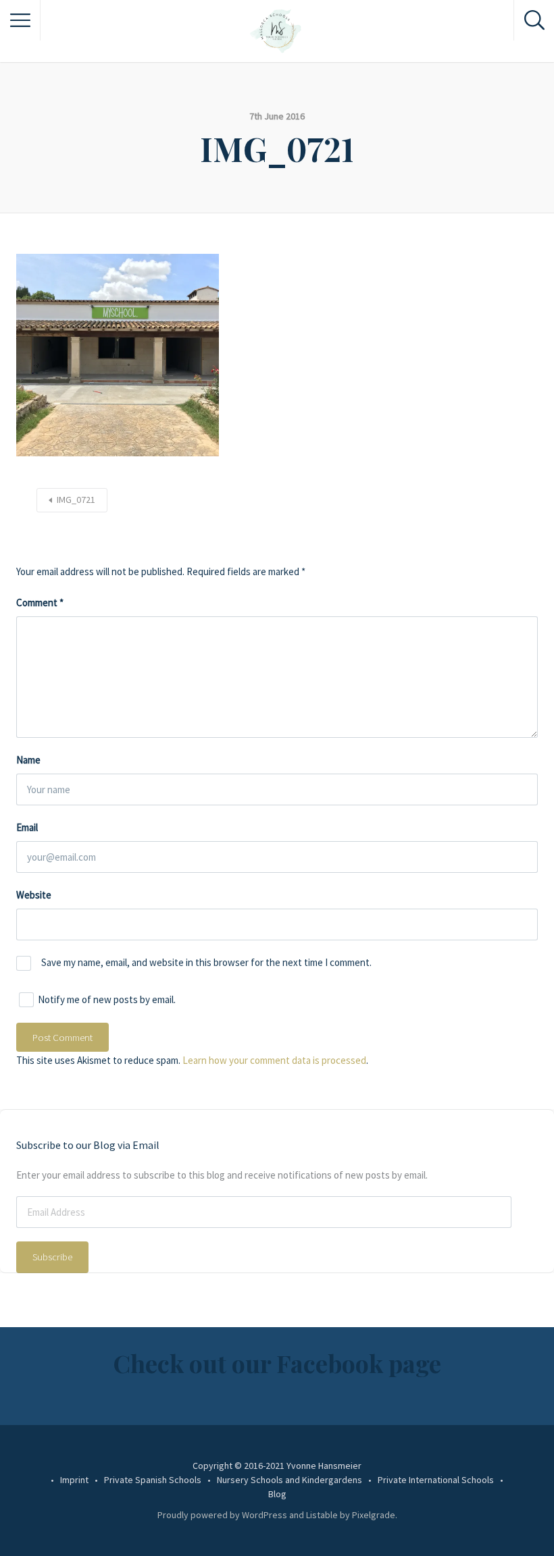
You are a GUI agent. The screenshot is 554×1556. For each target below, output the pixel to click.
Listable (322, 1515)
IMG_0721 (76, 499)
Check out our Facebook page (277, 1363)
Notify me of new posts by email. (107, 999)
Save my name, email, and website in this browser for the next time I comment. (206, 962)
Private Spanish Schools (152, 1480)
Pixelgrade (373, 1515)
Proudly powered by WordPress (222, 1515)
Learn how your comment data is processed (274, 1060)
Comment (40, 602)
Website (33, 894)
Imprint (74, 1480)
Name (28, 759)
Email (27, 827)
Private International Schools (436, 1480)
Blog (277, 1494)
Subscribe (52, 1256)
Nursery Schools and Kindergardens (289, 1480)
